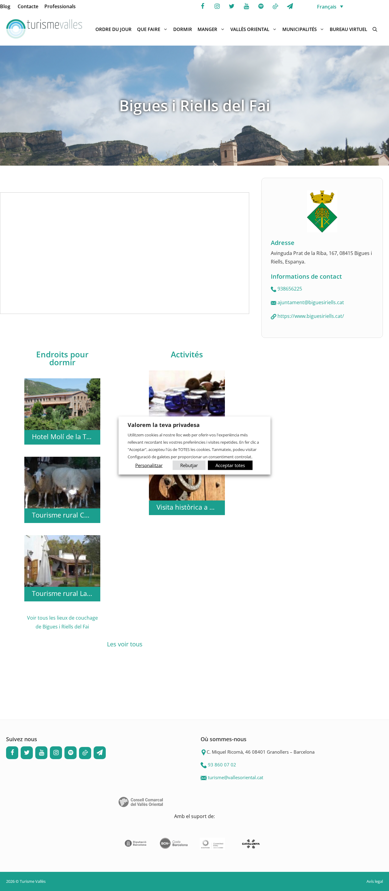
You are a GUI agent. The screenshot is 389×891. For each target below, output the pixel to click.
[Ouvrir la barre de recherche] (375, 29)
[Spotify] (261, 6)
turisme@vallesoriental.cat (235, 777)
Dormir (182, 29)
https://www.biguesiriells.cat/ (310, 316)
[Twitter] (231, 6)
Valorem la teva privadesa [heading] (164, 424)
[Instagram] (217, 6)
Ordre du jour (113, 29)
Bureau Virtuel (348, 29)
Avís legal (375, 881)
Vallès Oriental (249, 29)
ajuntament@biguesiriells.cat (310, 302)
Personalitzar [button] (149, 465)
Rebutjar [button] (189, 465)
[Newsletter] (290, 6)
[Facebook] (202, 6)
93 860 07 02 (222, 765)
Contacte (28, 6)
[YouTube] (246, 6)
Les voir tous (125, 644)
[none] (351, 6)
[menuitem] (351, 6)
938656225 (289, 288)
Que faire (148, 29)
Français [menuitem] (326, 6)
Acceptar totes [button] (230, 465)
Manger (207, 29)
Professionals (60, 6)
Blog (5, 6)
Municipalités (299, 29)
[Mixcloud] (275, 7)
